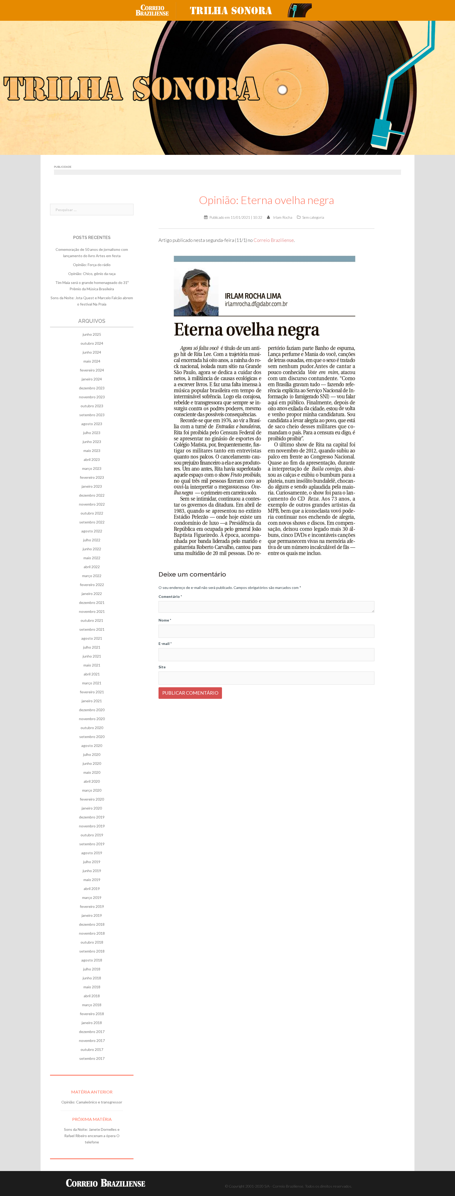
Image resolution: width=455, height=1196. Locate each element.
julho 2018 (91, 969)
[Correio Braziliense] (156, 10)
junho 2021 (92, 656)
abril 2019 (92, 888)
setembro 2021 (92, 629)
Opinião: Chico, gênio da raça (92, 273)
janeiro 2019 (92, 915)
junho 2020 (92, 763)
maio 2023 (91, 450)
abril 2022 (92, 566)
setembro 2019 (92, 844)
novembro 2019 (92, 826)
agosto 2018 (91, 960)
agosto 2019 (91, 853)
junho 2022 (92, 549)
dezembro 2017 (92, 1031)
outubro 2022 (92, 513)
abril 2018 (92, 996)
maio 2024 (91, 361)
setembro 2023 (92, 415)
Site (162, 667)
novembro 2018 (92, 933)
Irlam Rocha (282, 217)
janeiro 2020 (92, 808)
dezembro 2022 (92, 495)
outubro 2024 (92, 343)
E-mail (165, 643)
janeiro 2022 (92, 593)
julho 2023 (91, 432)
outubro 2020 (92, 727)
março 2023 (91, 468)
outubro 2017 (92, 1049)
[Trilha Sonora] (249, 10)
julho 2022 (91, 540)
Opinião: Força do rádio (92, 264)
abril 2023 (92, 459)
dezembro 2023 (92, 388)
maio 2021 (91, 665)
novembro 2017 (92, 1040)
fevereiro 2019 (92, 906)
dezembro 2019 (92, 817)
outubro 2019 (92, 835)
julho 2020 (91, 754)
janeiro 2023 (92, 486)
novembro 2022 (92, 504)
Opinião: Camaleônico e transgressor (91, 1102)
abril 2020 (92, 781)
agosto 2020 (91, 745)
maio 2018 (91, 987)
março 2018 (91, 1004)
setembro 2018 (92, 951)
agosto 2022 (91, 531)
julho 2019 (91, 861)
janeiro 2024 (92, 379)
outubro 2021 (92, 620)
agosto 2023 (91, 423)
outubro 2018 (92, 942)
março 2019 (91, 897)
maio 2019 (91, 879)
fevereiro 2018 (92, 1013)
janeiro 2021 (92, 701)
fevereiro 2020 (92, 799)
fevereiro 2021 (92, 692)
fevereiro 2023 (92, 477)
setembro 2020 (92, 736)
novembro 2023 (92, 397)
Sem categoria (313, 217)
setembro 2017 (92, 1058)
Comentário (170, 596)
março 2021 (91, 683)
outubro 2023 (92, 406)
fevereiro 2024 (92, 370)
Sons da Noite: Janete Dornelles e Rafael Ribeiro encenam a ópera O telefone (92, 1135)
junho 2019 (92, 870)
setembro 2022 (92, 522)
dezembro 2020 (92, 710)
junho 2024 (92, 352)
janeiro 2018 (92, 1022)
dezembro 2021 (92, 602)
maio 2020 (91, 772)
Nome (165, 620)
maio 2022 (91, 558)
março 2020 (91, 790)
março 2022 (91, 575)
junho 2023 (92, 441)
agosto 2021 (91, 638)
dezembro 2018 (92, 924)
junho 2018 (92, 978)
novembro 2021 (92, 611)
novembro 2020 (92, 718)
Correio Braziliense (274, 240)
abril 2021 (92, 674)
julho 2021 (91, 647)
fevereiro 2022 (92, 584)
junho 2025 (92, 334)
